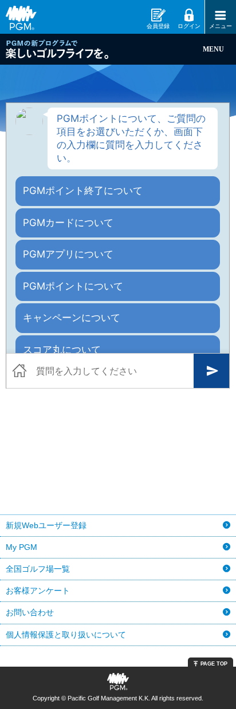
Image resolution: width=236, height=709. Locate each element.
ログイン (189, 26)
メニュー (220, 26)
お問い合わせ (30, 612)
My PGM (21, 547)
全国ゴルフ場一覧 (38, 568)
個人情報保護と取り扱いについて (66, 634)
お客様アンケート (38, 590)
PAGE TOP (213, 664)
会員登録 (158, 26)
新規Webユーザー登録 (46, 525)
